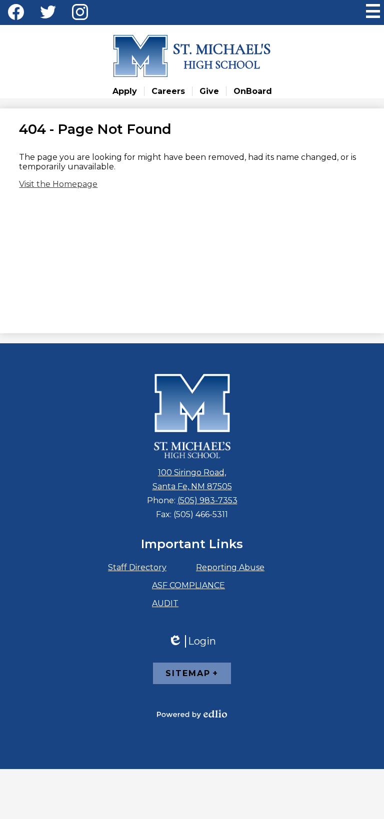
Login (192, 641)
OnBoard (253, 91)
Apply (124, 91)
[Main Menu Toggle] (373, 11)
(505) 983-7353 (208, 500)
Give (209, 91)
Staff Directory (137, 567)
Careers (168, 91)
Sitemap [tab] (188, 673)
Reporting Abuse (230, 567)
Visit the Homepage (58, 184)
